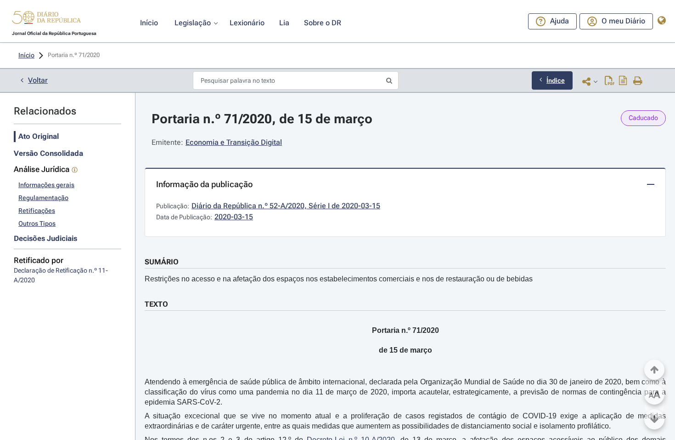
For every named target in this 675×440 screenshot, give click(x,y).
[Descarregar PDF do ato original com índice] (623, 81)
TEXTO (156, 304)
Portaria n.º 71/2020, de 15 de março (262, 118)
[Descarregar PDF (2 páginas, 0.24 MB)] (609, 81)
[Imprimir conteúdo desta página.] (638, 81)
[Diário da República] (46, 19)
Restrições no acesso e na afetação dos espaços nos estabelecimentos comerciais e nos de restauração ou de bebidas (339, 279)
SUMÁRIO (162, 261)
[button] (46, 19)
